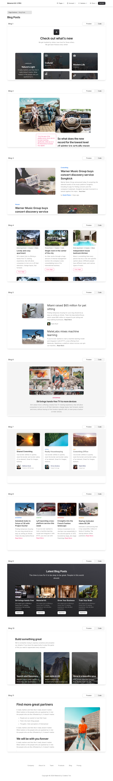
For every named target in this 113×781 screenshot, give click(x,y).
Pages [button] (60, 3)
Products (61, 765)
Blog (70, 765)
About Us (42, 765)
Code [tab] (99, 24)
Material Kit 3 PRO (14, 3)
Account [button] (70, 3)
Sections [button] (81, 3)
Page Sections (13, 12)
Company (31, 765)
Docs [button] (92, 3)
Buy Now (101, 3)
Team (52, 765)
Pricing (79, 765)
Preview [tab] (89, 24)
